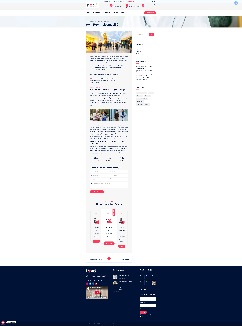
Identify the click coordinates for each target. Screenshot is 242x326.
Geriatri (137, 53)
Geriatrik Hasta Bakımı (142, 98)
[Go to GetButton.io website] (3, 324)
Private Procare (140, 68)
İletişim (122, 12)
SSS (113, 12)
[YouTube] (96, 284)
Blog (117, 12)
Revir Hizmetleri (106, 12)
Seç (96, 241)
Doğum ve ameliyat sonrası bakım (143, 66)
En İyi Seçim (109, 243)
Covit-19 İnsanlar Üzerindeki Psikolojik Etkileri (125, 282)
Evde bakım (139, 95)
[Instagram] (87, 283)
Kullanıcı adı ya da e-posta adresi (148, 295)
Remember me (144, 309)
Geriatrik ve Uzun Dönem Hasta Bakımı (124, 276)
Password (142, 302)
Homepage (93, 21)
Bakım (137, 49)
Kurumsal (88, 12)
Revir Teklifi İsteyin (131, 1)
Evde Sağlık (138, 51)
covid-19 (151, 93)
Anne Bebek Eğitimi (141, 93)
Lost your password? (144, 318)
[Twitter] (90, 283)
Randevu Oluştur (150, 12)
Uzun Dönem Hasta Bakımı (143, 104)
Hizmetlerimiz (96, 12)
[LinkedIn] (93, 283)
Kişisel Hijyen (140, 101)
